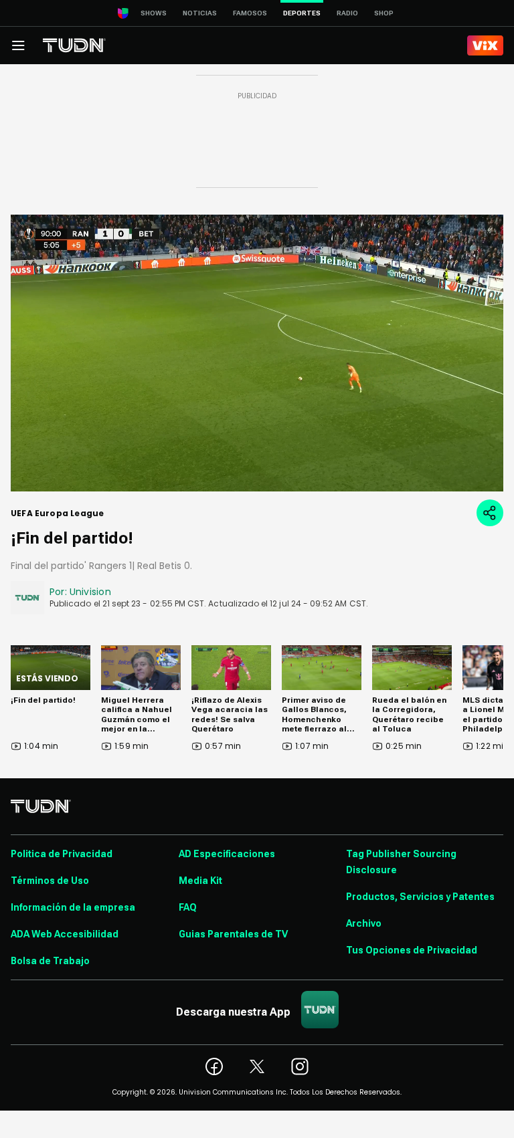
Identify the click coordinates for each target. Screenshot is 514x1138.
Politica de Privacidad (61, 853)
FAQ (188, 907)
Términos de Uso (50, 880)
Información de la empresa (73, 907)
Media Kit (200, 880)
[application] (257, 353)
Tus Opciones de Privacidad (411, 950)
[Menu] (18, 45)
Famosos (250, 13)
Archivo (363, 923)
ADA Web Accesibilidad (64, 934)
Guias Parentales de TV (233, 934)
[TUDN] (74, 45)
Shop (384, 13)
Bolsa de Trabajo (50, 960)
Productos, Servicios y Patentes (420, 896)
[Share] (490, 512)
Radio (347, 13)
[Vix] (485, 45)
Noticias (200, 13)
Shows (154, 13)
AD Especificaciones (227, 853)
